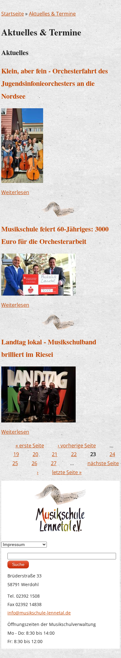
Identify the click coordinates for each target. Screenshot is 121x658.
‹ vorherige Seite (77, 445)
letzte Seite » (67, 472)
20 (35, 454)
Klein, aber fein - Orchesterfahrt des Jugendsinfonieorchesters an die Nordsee (54, 83)
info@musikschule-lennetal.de (39, 613)
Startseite (12, 13)
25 (15, 463)
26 (34, 463)
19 (16, 454)
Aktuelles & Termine (52, 13)
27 (53, 463)
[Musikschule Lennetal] (60, 508)
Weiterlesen (15, 192)
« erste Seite (30, 445)
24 (112, 454)
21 (54, 454)
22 (74, 454)
